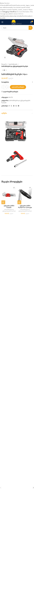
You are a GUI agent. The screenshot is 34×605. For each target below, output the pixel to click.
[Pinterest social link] (14, 106)
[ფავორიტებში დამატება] (14, 187)
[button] (3, 202)
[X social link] (11, 106)
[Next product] (6, 70)
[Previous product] (2, 70)
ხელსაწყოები (13, 64)
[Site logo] (16, 22)
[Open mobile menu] (2, 22)
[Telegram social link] (18, 106)
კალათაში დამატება (18, 87)
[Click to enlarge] (5, 58)
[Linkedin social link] (16, 106)
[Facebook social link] (9, 106)
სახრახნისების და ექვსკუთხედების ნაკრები (14, 66)
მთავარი (4, 64)
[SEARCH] (31, 28)
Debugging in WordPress (9, 12)
